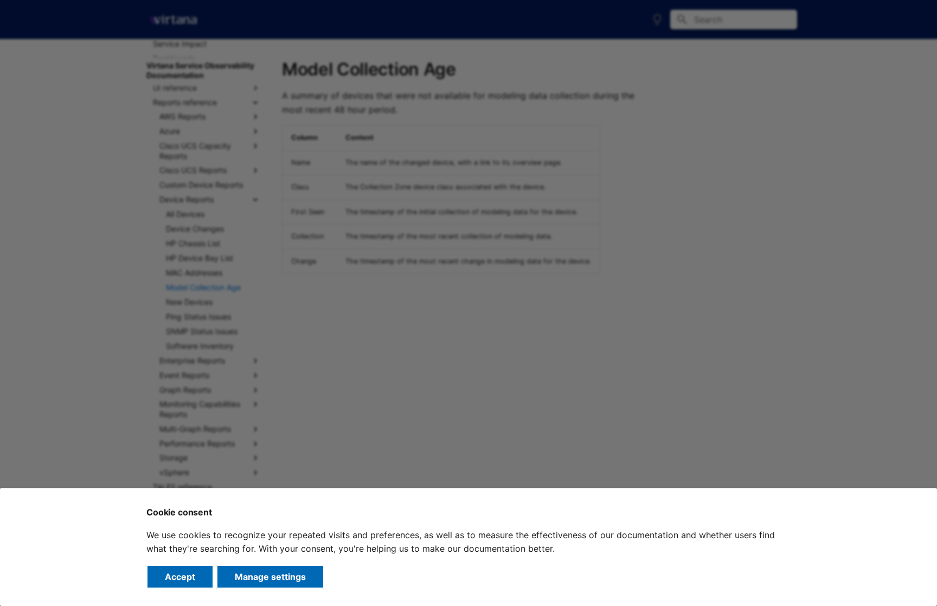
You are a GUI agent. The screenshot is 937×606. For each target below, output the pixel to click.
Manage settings (270, 576)
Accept (180, 576)
